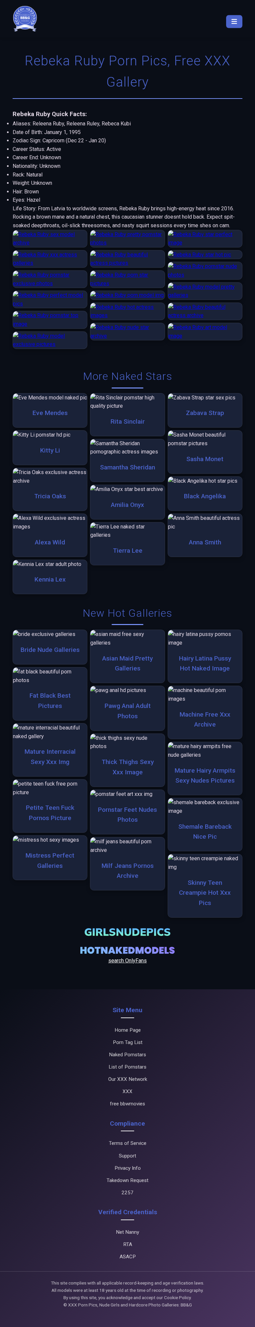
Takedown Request (127, 1180)
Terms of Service (127, 1143)
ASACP (128, 1257)
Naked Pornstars (127, 1055)
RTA (127, 1244)
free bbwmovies (127, 1104)
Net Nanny (127, 1232)
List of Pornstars (127, 1067)
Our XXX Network (127, 1079)
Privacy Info (128, 1168)
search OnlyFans (127, 960)
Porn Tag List (127, 1042)
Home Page (128, 1030)
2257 (127, 1193)
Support (127, 1156)
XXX (127, 1091)
